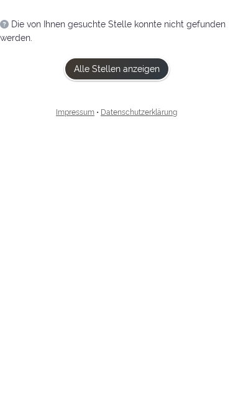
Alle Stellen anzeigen (117, 69)
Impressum (75, 112)
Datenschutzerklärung (139, 112)
